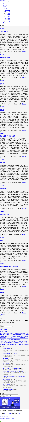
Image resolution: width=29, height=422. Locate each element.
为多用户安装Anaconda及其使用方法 (11, 368)
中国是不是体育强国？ (8, 389)
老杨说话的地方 (4, 0)
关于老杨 (5, 5)
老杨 (19, 413)
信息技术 (7, 11)
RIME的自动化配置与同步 (14, 339)
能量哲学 (2, 133)
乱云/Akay (14, 353)
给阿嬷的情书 (11, 333)
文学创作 (7, 16)
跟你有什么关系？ (5, 57)
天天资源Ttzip (21, 376)
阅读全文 (24, 51)
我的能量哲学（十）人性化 (7, 136)
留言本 (4, 23)
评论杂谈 (7, 19)
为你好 (2, 293)
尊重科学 (2, 162)
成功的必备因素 (6, 379)
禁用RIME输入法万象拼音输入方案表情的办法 (16, 336)
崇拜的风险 (3, 188)
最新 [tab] (1, 329)
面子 (1, 240)
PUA (23, 333)
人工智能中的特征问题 (5, 341)
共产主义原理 (6, 358)
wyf (23, 368)
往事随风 (7, 13)
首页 (4, 3)
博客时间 (5, 6)
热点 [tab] (3, 329)
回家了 (19, 341)
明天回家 (21, 344)
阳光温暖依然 (7, 342)
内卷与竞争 (26, 344)
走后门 (2, 110)
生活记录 (7, 18)
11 (4, 314)
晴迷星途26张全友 (14, 344)
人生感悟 (7, 10)
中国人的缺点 (4, 31)
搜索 (1, 328)
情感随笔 (7, 14)
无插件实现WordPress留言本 (9, 376)
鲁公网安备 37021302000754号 (7, 418)
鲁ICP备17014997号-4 (5, 416)
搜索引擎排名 (14, 341)
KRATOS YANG (8, 413)
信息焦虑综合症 (18, 333)
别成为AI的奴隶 (4, 333)
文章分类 (5, 8)
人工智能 (7, 21)
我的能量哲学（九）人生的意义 (9, 266)
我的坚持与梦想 (4, 214)
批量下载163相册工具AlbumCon (17, 342)
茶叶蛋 (2, 84)
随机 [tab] (6, 329)
